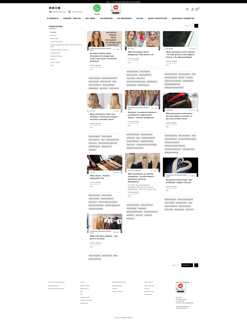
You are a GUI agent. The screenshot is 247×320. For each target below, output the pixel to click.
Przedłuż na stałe (84, 297)
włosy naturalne (105, 81)
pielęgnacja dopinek (148, 138)
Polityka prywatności (53, 286)
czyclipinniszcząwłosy (96, 209)
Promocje (146, 288)
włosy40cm (92, 150)
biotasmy (182, 77)
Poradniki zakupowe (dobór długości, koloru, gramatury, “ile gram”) (66, 45)
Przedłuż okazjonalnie (86, 300)
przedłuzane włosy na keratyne (147, 144)
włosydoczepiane (94, 146)
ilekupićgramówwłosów (172, 84)
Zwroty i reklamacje (117, 291)
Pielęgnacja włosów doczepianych (59, 50)
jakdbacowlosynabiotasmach (174, 87)
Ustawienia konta (149, 291)
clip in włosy (131, 78)
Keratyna (52, 59)
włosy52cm (139, 215)
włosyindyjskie (131, 85)
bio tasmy (189, 77)
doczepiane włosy (188, 149)
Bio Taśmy (53, 35)
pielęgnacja (130, 138)
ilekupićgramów (188, 81)
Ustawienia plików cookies (55, 288)
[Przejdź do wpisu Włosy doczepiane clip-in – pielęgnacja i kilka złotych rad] (142, 40)
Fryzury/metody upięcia (56, 41)
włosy (114, 81)
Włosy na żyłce (54, 38)
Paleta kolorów (84, 303)
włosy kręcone (114, 88)
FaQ (81, 294)
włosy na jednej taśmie (109, 78)
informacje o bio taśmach (173, 81)
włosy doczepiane (94, 78)
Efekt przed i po (84, 288)
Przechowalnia (148, 294)
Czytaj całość (95, 65)
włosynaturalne (152, 81)
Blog (81, 291)
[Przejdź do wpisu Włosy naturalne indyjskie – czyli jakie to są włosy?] (104, 223)
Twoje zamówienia (149, 286)
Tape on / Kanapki (55, 62)
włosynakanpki (131, 208)
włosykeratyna (93, 88)
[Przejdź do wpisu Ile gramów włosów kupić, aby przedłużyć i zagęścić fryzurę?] (180, 167)
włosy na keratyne (108, 85)
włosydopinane (106, 146)
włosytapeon (142, 208)
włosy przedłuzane (95, 85)
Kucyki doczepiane (55, 53)
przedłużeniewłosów (171, 152)
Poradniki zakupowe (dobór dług (100, 49)
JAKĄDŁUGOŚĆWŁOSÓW (134, 212)
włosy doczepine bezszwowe (108, 143)
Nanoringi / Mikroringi (56, 56)
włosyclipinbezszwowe (96, 205)
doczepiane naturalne (172, 142)
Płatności (114, 288)
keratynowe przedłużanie (135, 148)
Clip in (52, 65)
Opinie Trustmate (85, 286)
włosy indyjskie (94, 81)
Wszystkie (53, 32)
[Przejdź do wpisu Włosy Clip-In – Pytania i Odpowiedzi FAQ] (104, 164)
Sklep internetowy (122, 317)
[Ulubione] (187, 9)
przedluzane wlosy (133, 134)
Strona (186, 25)
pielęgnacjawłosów (147, 141)
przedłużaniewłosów (150, 212)
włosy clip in (104, 88)
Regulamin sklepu (117, 286)
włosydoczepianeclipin (112, 205)
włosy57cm (148, 215)
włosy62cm (130, 218)
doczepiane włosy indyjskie (187, 139)
